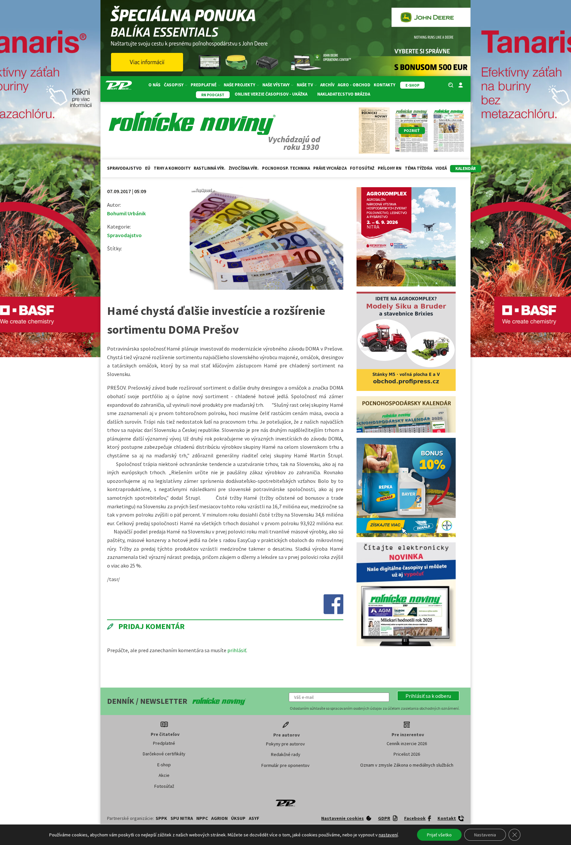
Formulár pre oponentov (285, 765)
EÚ (147, 168)
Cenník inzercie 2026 (407, 743)
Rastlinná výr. (209, 168)
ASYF (254, 818)
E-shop (164, 765)
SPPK (161, 818)
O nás (154, 85)
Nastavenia (485, 835)
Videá (441, 168)
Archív (327, 85)
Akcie (164, 775)
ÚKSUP (238, 818)
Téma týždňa (418, 168)
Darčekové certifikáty (164, 754)
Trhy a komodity (172, 168)
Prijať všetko (439, 835)
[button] (428, 696)
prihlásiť (236, 650)
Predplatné (164, 743)
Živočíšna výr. (244, 168)
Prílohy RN (389, 168)
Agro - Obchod (354, 85)
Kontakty (384, 85)
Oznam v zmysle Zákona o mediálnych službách (406, 765)
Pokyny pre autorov (285, 744)
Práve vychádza (330, 168)
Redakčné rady (285, 754)
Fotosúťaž (362, 168)
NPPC (202, 818)
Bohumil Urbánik (126, 213)
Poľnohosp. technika (286, 168)
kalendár (465, 168)
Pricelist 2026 (407, 754)
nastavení (388, 835)
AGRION (219, 818)
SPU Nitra (182, 818)
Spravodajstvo (124, 168)
